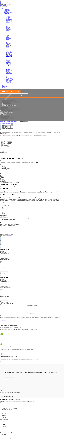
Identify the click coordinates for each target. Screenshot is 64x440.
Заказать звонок (3, 434)
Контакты (4, 87)
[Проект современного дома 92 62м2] (6, 124)
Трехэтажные (8, 64)
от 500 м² (8, 22)
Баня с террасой (9, 73)
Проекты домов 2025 (6, 84)
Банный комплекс (9, 75)
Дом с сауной (8, 82)
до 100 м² (8, 16)
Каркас (7, 28)
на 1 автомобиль (9, 50)
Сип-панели (8, 29)
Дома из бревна (7, 11)
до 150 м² (8, 18)
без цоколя (8, 32)
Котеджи (7, 37)
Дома (7, 36)
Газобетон (8, 27)
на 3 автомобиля (9, 52)
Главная (1, 121)
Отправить (32, 313)
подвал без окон (9, 34)
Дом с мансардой (9, 76)
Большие (7, 46)
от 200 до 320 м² (9, 20)
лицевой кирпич (9, 55)
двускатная (8, 66)
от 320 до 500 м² (9, 21)
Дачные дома (6, 13)
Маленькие (8, 48)
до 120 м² (8, 17)
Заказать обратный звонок (9, 377)
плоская (7, 71)
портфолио (10, 235)
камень (7, 58)
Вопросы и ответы (5, 86)
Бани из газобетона (9, 79)
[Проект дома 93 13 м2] (0, 290)
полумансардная (9, 70)
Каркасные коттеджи (8, 12)
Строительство (5, 8)
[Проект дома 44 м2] (0, 247)
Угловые (7, 44)
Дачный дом (8, 38)
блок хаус (8, 59)
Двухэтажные (8, 63)
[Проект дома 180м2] (0, 262)
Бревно (7, 30)
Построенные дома (5, 85)
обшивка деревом (9, 56)
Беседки (7, 39)
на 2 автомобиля (9, 51)
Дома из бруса (6, 9)
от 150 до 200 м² (9, 19)
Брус (7, 26)
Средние (7, 47)
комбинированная (9, 68)
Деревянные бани (9, 78)
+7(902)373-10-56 (3, 3)
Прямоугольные (9, 42)
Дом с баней (8, 81)
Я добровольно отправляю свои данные (8, 219)
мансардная (8, 69)
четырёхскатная (9, 67)
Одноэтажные (8, 62)
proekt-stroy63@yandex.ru (4, 5)
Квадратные (8, 43)
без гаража (8, 53)
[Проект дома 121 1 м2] (0, 275)
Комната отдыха (9, 83)
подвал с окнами (9, 33)
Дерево (7, 25)
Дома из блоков (7, 10)
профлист (8, 60)
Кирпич (7, 24)
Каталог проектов (7, 121)
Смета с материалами (4, 258)
